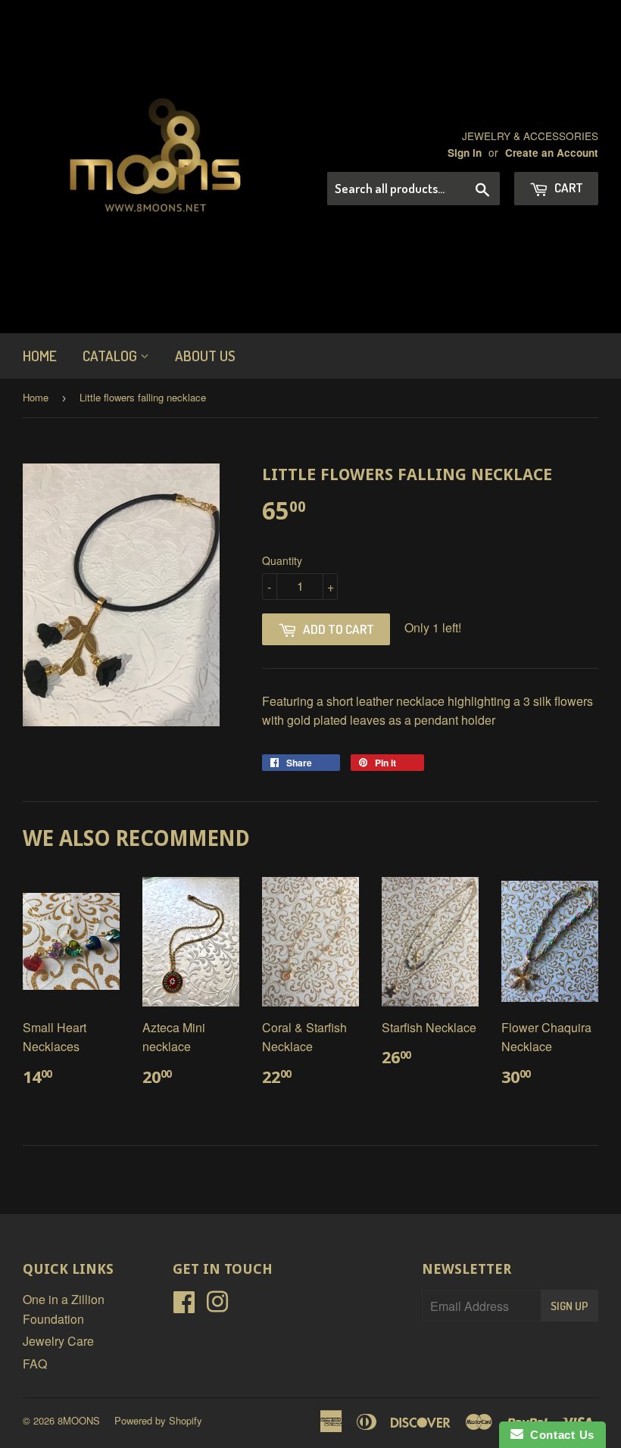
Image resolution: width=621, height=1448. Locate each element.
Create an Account (551, 152)
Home (40, 355)
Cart (567, 187)
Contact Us (558, 1434)
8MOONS (79, 1420)
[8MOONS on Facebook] (184, 1306)
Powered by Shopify (158, 1420)
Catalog (111, 355)
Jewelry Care (58, 1341)
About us (205, 355)
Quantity (282, 560)
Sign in (465, 152)
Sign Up (569, 1306)
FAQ (35, 1363)
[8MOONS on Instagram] (217, 1306)
